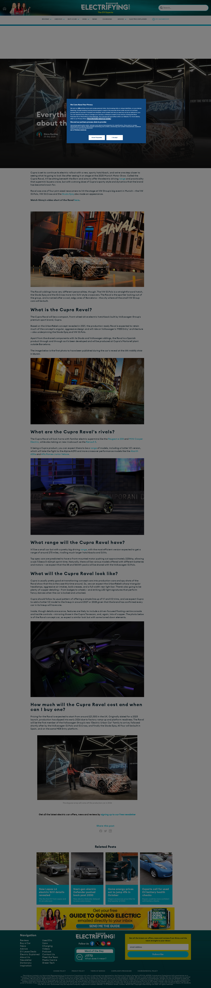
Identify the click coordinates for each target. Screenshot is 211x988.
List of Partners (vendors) (78, 130)
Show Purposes (97, 137)
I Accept (115, 137)
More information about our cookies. (99, 118)
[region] (106, 121)
